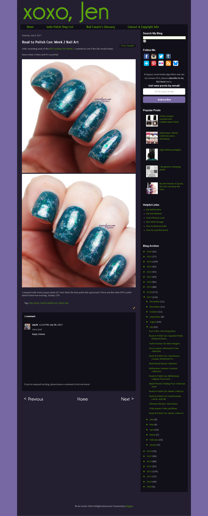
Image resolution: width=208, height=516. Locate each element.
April (152, 430)
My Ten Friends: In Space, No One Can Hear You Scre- (172, 187)
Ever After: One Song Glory (162, 331)
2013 (149, 466)
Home (30, 27)
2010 (149, 482)
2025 (149, 257)
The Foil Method (154, 214)
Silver (61, 303)
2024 (149, 262)
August (153, 322)
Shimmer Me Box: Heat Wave (163, 404)
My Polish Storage (155, 222)
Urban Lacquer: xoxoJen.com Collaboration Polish (169, 119)
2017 (149, 297)
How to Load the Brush (157, 230)
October (154, 312)
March (153, 435)
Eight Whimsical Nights (170, 150)
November (155, 307)
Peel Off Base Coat (155, 218)
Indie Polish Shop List (60, 27)
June (152, 419)
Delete (41, 334)
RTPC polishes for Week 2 (61, 49)
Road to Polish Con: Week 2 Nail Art (166, 391)
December (155, 302)
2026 (149, 252)
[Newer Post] (128, 401)
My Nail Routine (153, 210)
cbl (31, 303)
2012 (149, 471)
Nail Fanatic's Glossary (100, 27)
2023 (149, 267)
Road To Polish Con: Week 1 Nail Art (166, 413)
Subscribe (164, 99)
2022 (149, 272)
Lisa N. (35, 325)
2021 (149, 277)
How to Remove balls (156, 226)
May (152, 425)
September (155, 317)
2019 (149, 287)
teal (66, 303)
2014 (149, 461)
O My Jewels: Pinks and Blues (163, 408)
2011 (149, 476)
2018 (149, 292)
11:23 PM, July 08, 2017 (51, 325)
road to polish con (48, 303)
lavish (36, 303)
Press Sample (127, 46)
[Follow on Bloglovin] (146, 65)
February (154, 440)
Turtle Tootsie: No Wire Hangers (164, 344)
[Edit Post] (134, 308)
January (153, 445)
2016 (149, 451)
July (152, 327)
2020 (149, 282)
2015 (149, 456)
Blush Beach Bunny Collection (163, 363)
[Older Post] (33, 401)
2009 (149, 487)
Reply (35, 334)
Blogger (129, 506)
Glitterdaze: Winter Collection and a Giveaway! (169, 136)
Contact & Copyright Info (143, 27)
